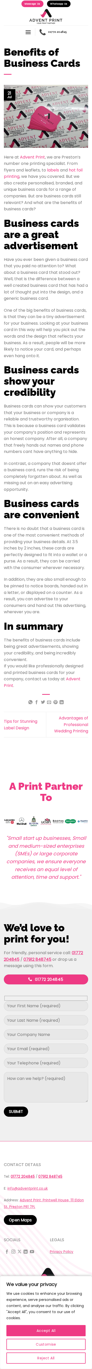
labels (53, 170)
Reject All (45, 1358)
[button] (28, 32)
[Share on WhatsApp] (30, 702)
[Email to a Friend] (49, 702)
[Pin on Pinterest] (55, 702)
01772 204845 (53, 32)
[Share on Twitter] (43, 702)
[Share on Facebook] (36, 702)
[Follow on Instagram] (13, 1252)
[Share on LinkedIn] (62, 702)
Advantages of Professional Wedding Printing (71, 724)
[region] (46, 1322)
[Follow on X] (19, 1252)
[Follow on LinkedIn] (26, 1252)
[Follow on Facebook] (7, 1252)
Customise (46, 1344)
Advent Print (32, 157)
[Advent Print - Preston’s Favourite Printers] (46, 16)
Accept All (46, 1330)
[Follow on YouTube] (32, 1252)
